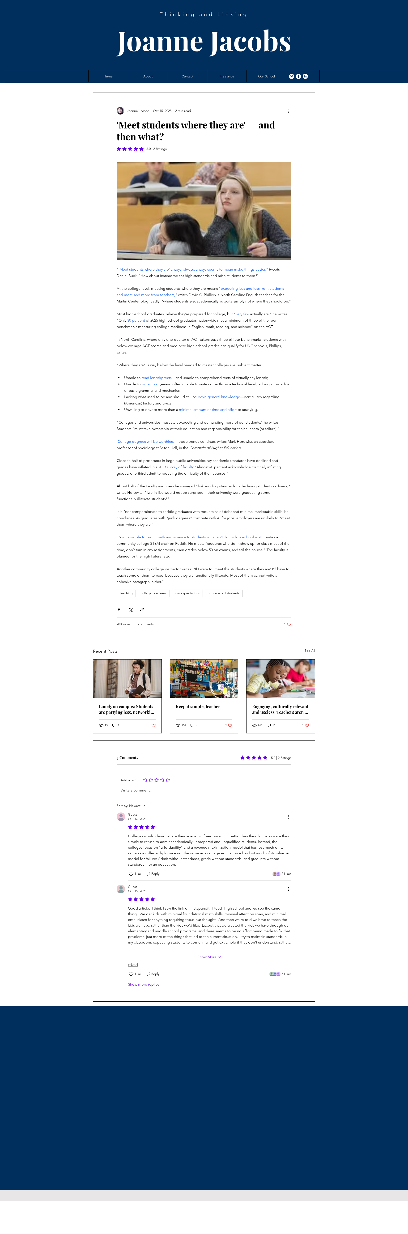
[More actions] (288, 111)
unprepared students (224, 593)
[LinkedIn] (305, 76)
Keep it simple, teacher (198, 706)
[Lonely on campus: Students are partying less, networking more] (127, 679)
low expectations (187, 593)
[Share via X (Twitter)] (130, 609)
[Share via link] (142, 609)
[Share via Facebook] (119, 609)
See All (310, 650)
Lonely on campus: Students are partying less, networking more (127, 709)
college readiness (154, 593)
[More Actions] (288, 817)
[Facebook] (298, 76)
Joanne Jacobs (204, 39)
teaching (126, 593)
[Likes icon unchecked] (131, 874)
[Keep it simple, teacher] (204, 679)
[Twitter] (291, 76)
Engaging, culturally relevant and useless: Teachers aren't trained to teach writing (280, 709)
